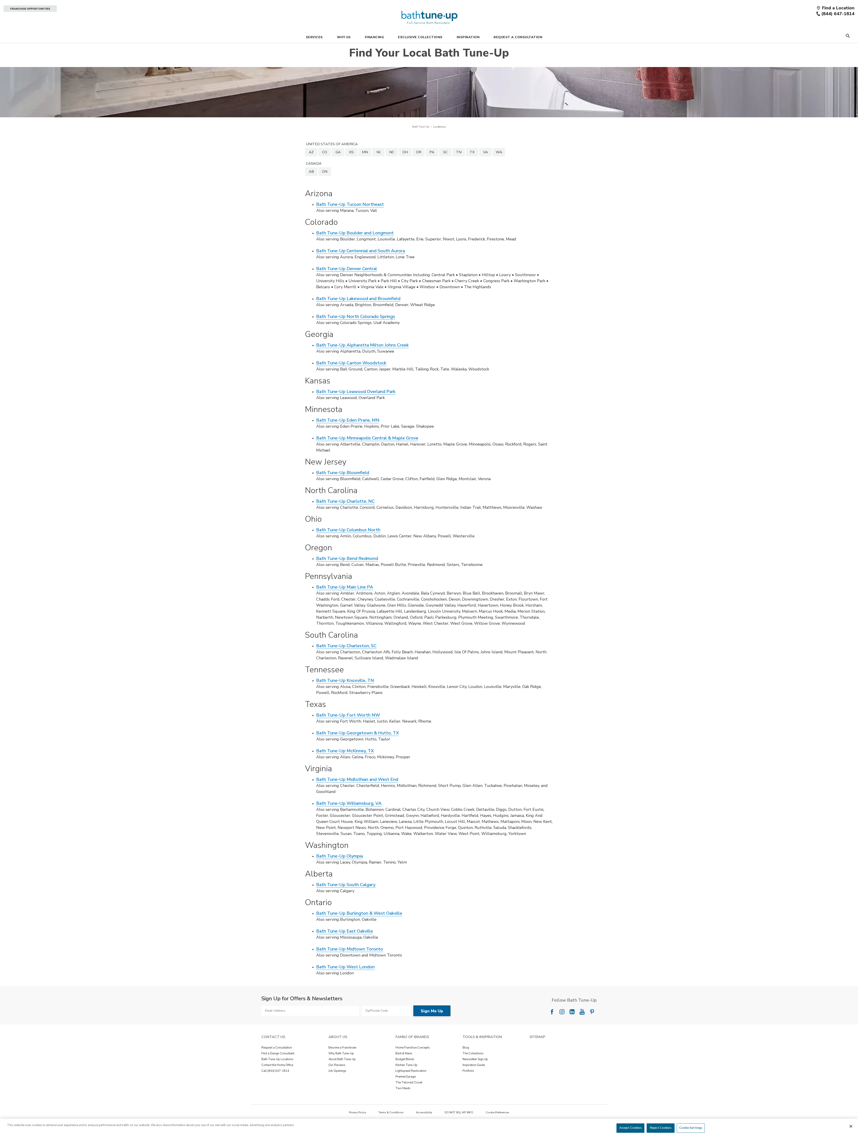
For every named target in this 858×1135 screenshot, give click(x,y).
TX (472, 152)
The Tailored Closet (408, 1082)
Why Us (344, 37)
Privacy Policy (357, 1112)
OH (405, 152)
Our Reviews (336, 1065)
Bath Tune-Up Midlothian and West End (357, 779)
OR (418, 152)
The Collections (473, 1053)
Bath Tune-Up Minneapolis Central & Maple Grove (367, 438)
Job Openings (337, 1071)
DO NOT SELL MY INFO (459, 1112)
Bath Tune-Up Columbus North (348, 530)
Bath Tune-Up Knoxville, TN (345, 680)
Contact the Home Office (277, 1065)
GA (338, 152)
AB (311, 171)
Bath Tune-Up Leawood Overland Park (355, 392)
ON (324, 171)
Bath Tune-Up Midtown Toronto (349, 949)
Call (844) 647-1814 (275, 1071)
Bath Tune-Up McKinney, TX (345, 751)
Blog (466, 1048)
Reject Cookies (660, 1128)
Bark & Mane (403, 1053)
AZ (311, 152)
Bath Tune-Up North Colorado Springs (355, 316)
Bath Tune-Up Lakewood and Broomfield (358, 299)
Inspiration (468, 37)
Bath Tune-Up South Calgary (345, 885)
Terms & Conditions (391, 1112)
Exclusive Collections (420, 37)
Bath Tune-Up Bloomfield (342, 473)
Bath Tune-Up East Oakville (344, 931)
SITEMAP (537, 1036)
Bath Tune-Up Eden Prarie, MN (347, 420)
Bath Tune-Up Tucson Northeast (350, 204)
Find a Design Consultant (277, 1053)
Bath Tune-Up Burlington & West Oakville (359, 913)
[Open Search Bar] (847, 36)
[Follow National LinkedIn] (572, 1012)
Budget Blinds (404, 1059)
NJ (378, 152)
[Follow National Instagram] (561, 1012)
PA (431, 152)
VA (485, 152)
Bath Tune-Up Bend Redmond (347, 558)
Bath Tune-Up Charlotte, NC (345, 501)
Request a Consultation (276, 1048)
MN (365, 152)
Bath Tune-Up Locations (277, 1059)
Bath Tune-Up (420, 126)
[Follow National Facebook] (551, 1012)
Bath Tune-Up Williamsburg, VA (349, 803)
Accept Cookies (630, 1128)
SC (445, 152)
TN (458, 152)
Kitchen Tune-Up (406, 1065)
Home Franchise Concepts (412, 1048)
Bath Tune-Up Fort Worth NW (348, 715)
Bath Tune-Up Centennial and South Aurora (360, 251)
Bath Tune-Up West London (345, 967)
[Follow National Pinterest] (592, 1012)
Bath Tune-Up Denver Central (346, 269)
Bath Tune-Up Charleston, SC (346, 646)
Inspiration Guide (474, 1065)
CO (324, 152)
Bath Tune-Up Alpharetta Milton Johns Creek (362, 345)
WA (499, 152)
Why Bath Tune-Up (341, 1053)
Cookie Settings (690, 1128)
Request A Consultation (518, 37)
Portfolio (468, 1071)
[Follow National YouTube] (582, 1012)
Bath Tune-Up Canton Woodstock (351, 363)
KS (351, 152)
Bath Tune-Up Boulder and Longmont (355, 233)
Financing (374, 37)
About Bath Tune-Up (342, 1059)
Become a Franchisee (342, 1048)
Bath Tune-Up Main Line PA (344, 587)
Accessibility (424, 1112)
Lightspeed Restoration (410, 1071)
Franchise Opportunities (30, 9)
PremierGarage (405, 1077)
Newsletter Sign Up (475, 1059)
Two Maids (402, 1088)
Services (314, 37)
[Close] (851, 1126)
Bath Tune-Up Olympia (339, 856)
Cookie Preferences (497, 1112)
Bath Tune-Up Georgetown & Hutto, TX (357, 733)
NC (391, 152)
